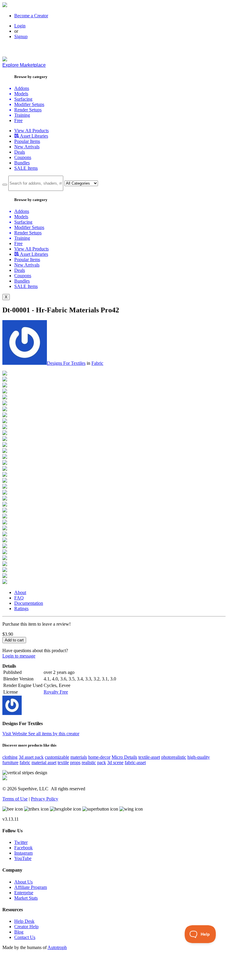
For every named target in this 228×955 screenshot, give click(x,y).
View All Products (31, 130)
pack (101, 762)
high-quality (198, 757)
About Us (23, 881)
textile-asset (149, 757)
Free (18, 120)
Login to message (18, 655)
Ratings (21, 608)
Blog (18, 931)
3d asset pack (31, 757)
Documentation (28, 603)
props (75, 762)
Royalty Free (56, 691)
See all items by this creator (53, 733)
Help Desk (24, 921)
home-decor (99, 757)
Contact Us (24, 937)
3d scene (115, 762)
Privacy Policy (44, 798)
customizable (57, 757)
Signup (21, 36)
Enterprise (23, 892)
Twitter (21, 842)
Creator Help (26, 926)
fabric (25, 762)
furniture (10, 762)
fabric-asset (135, 762)
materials (78, 757)
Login (20, 25)
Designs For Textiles (66, 363)
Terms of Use (15, 798)
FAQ (19, 597)
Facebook (23, 847)
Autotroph (57, 947)
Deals (19, 152)
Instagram (23, 853)
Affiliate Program (30, 887)
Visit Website (15, 733)
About (20, 592)
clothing (10, 757)
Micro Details (124, 757)
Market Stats (26, 898)
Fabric (97, 363)
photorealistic (173, 757)
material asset (43, 762)
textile (63, 762)
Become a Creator (31, 15)
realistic (89, 762)
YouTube (22, 858)
